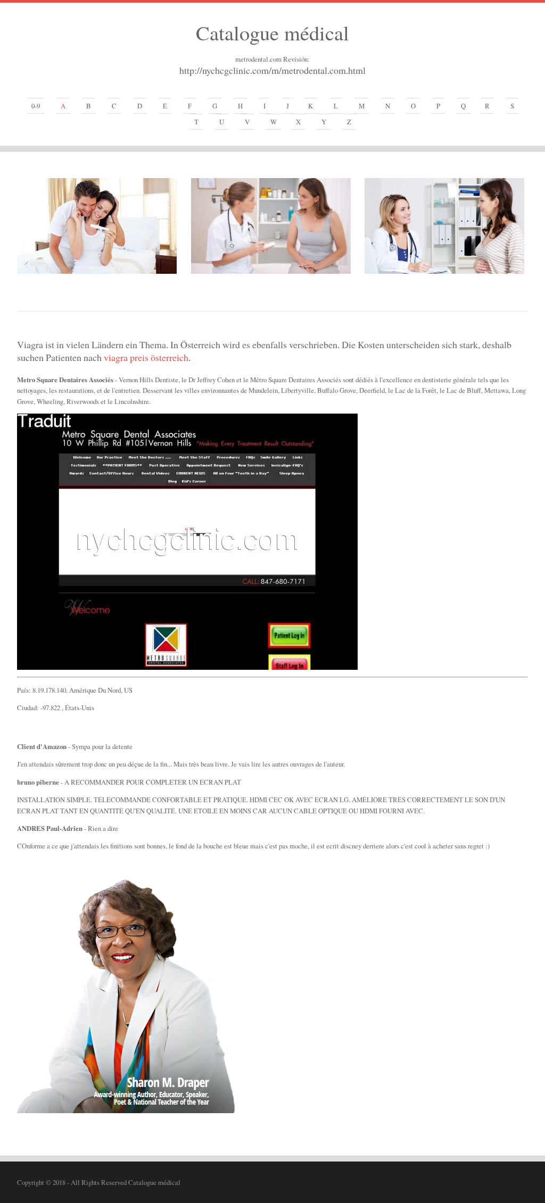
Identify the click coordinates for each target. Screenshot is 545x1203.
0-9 (35, 106)
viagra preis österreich (146, 357)
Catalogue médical (272, 32)
